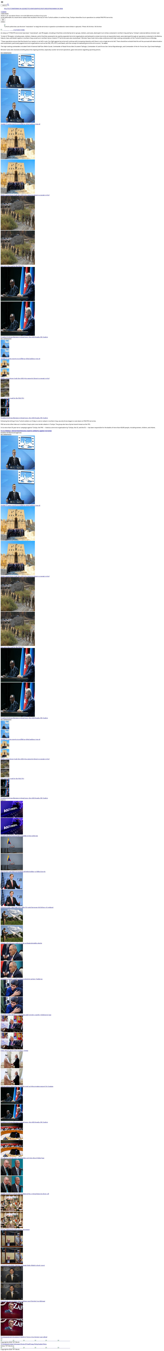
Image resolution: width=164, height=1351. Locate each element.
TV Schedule (5, 1344)
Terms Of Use (25, 1344)
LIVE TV (4, 5)
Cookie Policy (42, 1344)
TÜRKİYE (3, 12)
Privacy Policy (33, 1344)
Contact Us (12, 1344)
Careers (18, 1344)
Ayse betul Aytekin (19, 30)
